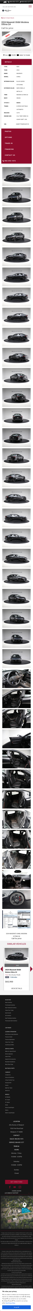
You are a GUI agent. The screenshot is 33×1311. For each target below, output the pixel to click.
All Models (7, 1097)
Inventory (8, 999)
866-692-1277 (19, 1142)
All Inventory (8, 1015)
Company (7, 1072)
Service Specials (9, 1054)
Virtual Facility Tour (9, 1080)
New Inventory (8, 1002)
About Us (7, 1090)
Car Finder (8, 1027)
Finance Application (10, 1039)
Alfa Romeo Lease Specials (11, 1034)
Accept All (16, 1307)
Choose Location (16, 1190)
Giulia (6, 1105)
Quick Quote (8, 1013)
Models (7, 1094)
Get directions (16, 1182)
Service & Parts (9, 1048)
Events (6, 1085)
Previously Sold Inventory (11, 1020)
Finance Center (8, 1037)
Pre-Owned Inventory (10, 1005)
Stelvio (6, 1110)
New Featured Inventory (10, 1007)
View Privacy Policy (10, 1303)
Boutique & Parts (9, 1068)
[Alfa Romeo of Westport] (9, 7)
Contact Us (7, 1074)
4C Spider (7, 1102)
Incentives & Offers (9, 1044)
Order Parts (8, 1056)
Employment (8, 1082)
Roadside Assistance (10, 1061)
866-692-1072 (19, 1139)
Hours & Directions (9, 1077)
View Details (16, 988)
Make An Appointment (10, 1051)
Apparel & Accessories (10, 1059)
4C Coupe (7, 1099)
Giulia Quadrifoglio (9, 1107)
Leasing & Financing (10, 1031)
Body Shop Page (9, 1064)
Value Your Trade (9, 1010)
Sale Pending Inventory (10, 1018)
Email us (16, 1146)
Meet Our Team (8, 1088)
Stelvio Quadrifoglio (10, 1112)
